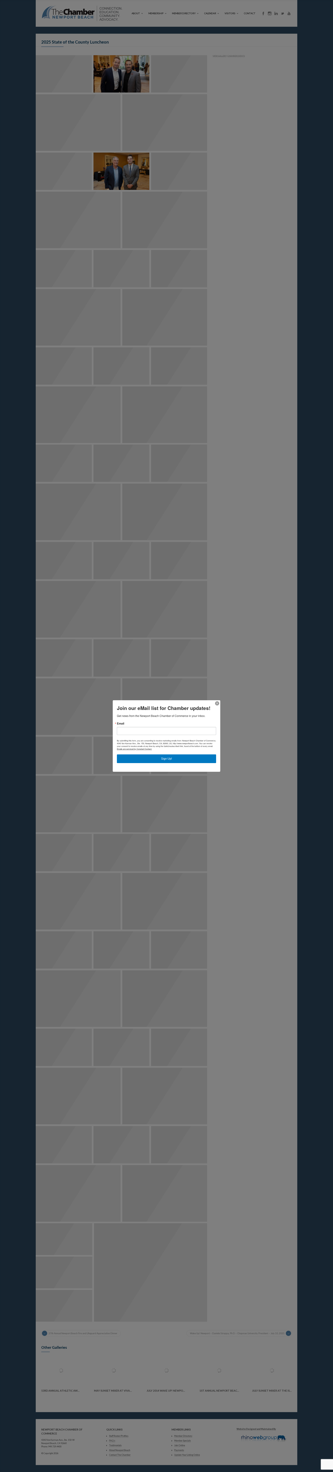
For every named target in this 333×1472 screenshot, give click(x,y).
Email (120, 723)
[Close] (217, 703)
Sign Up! (166, 758)
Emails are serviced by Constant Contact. (134, 748)
